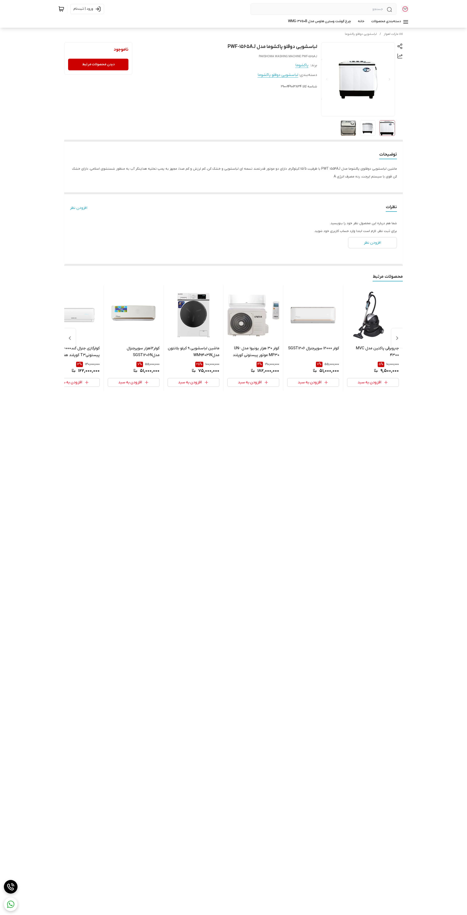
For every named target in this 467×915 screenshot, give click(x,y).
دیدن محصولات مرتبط (98, 64)
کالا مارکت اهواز (393, 34)
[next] (70, 338)
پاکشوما (301, 65)
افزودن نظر (78, 207)
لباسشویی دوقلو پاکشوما (361, 34)
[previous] (397, 338)
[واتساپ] (11, 904)
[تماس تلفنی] (11, 887)
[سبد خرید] (61, 9)
